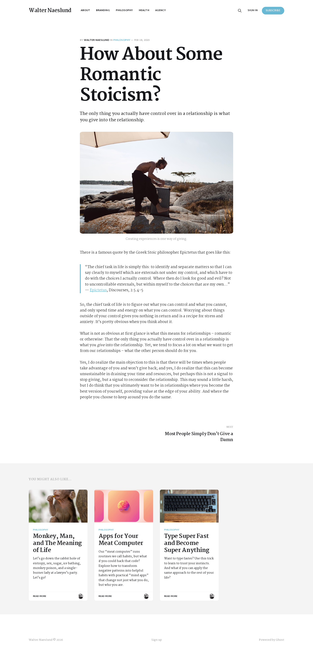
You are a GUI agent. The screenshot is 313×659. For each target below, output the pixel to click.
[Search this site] (240, 10)
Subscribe (273, 10)
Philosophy (124, 10)
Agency (160, 10)
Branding (103, 10)
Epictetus (98, 290)
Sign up (156, 640)
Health (144, 10)
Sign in (252, 11)
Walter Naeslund (50, 10)
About (85, 10)
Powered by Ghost (271, 640)
